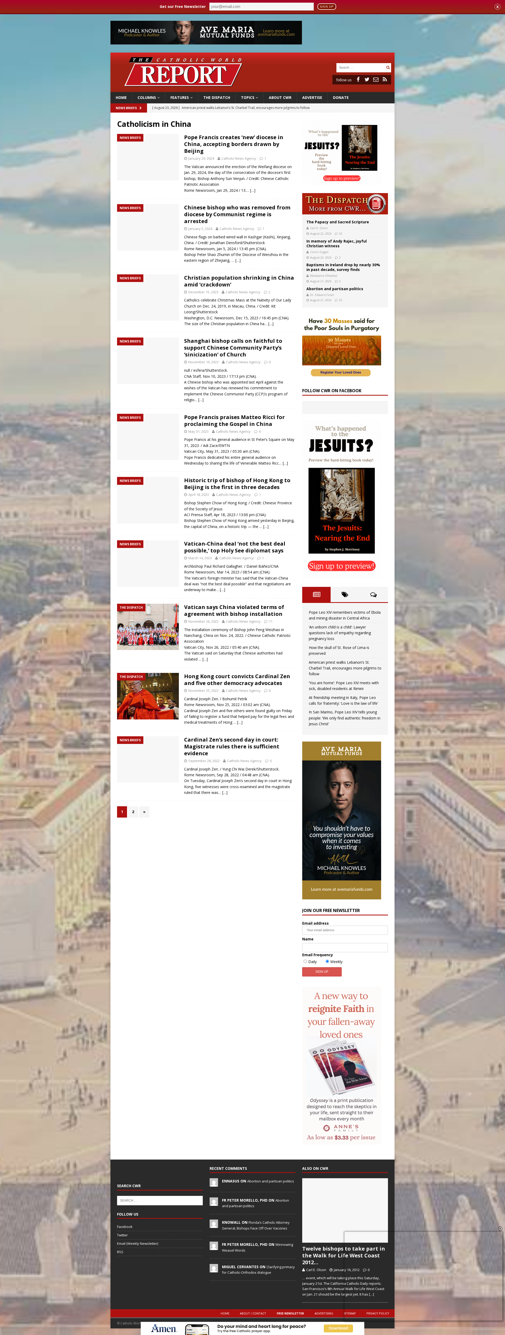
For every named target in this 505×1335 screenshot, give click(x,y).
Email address (315, 923)
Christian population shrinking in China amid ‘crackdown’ (239, 281)
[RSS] (384, 79)
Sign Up (327, 6)
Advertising (324, 1313)
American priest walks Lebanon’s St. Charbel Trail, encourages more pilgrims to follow (345, 668)
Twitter (122, 1235)
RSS (120, 1252)
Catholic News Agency (238, 158)
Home (121, 97)
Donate (341, 97)
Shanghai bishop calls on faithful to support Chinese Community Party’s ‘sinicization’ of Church (233, 347)
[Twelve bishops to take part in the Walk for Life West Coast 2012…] (345, 1210)
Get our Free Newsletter (183, 6)
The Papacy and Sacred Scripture (337, 221)
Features (179, 97)
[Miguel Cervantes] (214, 1269)
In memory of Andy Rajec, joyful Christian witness (336, 243)
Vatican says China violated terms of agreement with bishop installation (234, 610)
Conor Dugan (319, 252)
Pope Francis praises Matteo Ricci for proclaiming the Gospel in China (234, 420)
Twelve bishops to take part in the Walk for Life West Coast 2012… (343, 1255)
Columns (147, 97)
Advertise (312, 97)
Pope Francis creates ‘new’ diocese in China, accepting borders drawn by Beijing (233, 144)
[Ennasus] (214, 1183)
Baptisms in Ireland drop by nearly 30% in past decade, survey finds (343, 267)
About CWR (280, 97)
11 (270, 621)
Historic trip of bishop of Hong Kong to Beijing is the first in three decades (237, 484)
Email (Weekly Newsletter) (137, 1243)
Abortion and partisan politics (334, 288)
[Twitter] (367, 79)
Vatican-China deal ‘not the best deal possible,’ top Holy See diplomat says (234, 547)
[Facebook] (358, 79)
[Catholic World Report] (252, 89)
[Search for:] (360, 67)
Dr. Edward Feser (322, 295)
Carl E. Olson (319, 228)
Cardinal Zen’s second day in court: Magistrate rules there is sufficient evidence (231, 746)
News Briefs (126, 108)
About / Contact (253, 1313)
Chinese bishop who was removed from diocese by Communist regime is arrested (237, 214)
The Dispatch (216, 97)
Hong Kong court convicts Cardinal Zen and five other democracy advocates (237, 680)
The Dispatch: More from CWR (345, 203)
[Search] (388, 67)
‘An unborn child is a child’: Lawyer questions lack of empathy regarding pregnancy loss (340, 632)
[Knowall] (214, 1225)
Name (308, 938)
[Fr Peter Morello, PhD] (214, 1203)
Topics (247, 97)
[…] (252, 190)
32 (340, 233)
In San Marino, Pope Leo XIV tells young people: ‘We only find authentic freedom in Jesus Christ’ (344, 717)
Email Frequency (317, 954)
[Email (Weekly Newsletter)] (375, 79)
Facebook (125, 1226)
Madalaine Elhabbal (323, 276)
